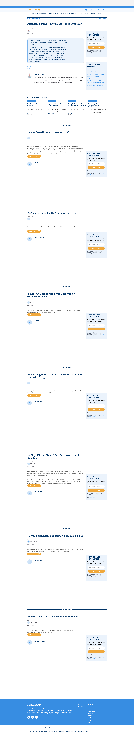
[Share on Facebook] (100, 18)
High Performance (82, 13)
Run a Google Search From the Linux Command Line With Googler (97, 105)
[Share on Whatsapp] (106, 18)
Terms (103, 52)
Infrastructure (53, 13)
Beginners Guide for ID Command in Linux (54, 104)
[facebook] (86, 10)
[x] (91, 10)
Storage (93, 13)
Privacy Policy (91, 54)
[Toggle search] (106, 10)
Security (72, 13)
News (32, 13)
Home (28, 18)
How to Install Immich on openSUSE (34, 104)
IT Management (41, 13)
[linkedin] (89, 10)
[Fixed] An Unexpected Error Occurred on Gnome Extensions (77, 104)
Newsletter (99, 9)
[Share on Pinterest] (104, 18)
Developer (63, 13)
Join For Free (96, 47)
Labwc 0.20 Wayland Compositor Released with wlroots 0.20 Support (95, 76)
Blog (99, 13)
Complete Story (32, 156)
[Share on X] (102, 18)
